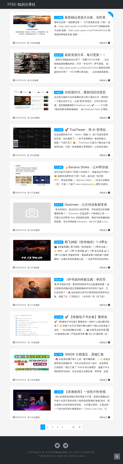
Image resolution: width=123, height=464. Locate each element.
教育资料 (58, 55)
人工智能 (58, 17)
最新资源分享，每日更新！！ (85, 55)
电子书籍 (58, 317)
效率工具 (58, 205)
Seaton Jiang (76, 456)
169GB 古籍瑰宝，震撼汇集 (84, 354)
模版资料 (58, 279)
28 (73, 427)
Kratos (51, 456)
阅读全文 (103, 43)
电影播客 (58, 242)
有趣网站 (58, 92)
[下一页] (79, 427)
